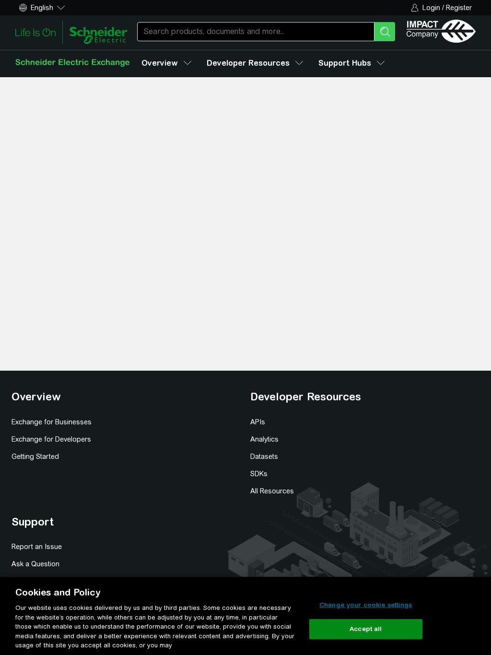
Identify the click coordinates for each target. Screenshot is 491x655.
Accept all (366, 628)
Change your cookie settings (365, 604)
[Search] (384, 31)
